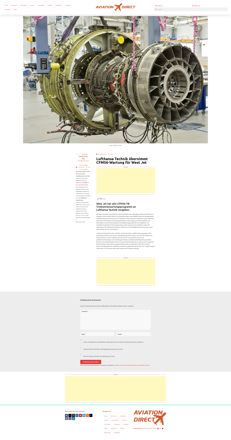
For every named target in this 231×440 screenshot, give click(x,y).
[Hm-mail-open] (70, 418)
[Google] (66, 418)
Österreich (14, 5)
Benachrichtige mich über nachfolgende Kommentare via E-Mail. (103, 349)
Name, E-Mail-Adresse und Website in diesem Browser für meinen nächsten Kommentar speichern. (114, 342)
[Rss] (87, 415)
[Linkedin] (77, 415)
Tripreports (68, 5)
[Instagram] (73, 415)
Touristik (50, 5)
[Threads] (90, 415)
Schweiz (32, 5)
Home (6, 5)
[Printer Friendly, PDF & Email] (101, 199)
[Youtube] (80, 415)
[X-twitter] (70, 415)
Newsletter (117, 432)
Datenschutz (107, 432)
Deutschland (23, 5)
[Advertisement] (125, 180)
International (41, 5)
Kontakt (122, 428)
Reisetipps (7, 9)
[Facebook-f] (66, 415)
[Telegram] (83, 415)
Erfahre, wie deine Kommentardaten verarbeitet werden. (132, 365)
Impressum (113, 428)
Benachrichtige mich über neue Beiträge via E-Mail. (99, 356)
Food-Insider (59, 5)
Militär (15, 9)
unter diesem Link (82, 215)
